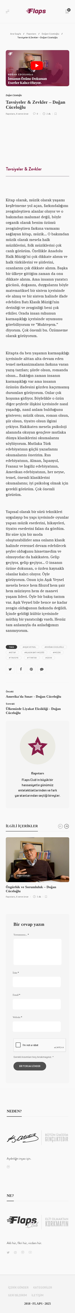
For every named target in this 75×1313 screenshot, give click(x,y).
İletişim (37, 1295)
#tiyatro (32, 657)
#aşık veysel (29, 647)
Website (17, 1017)
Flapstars (31, 33)
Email (16, 995)
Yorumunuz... (21, 934)
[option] (37, 867)
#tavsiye (13, 657)
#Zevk (48, 657)
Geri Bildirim (17, 1295)
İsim (16, 972)
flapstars (10, 113)
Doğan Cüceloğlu (50, 33)
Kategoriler (42, 1287)
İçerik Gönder (18, 1287)
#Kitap (12, 652)
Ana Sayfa (15, 33)
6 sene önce (22, 113)
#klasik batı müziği (34, 652)
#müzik (57, 652)
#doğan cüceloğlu (54, 647)
